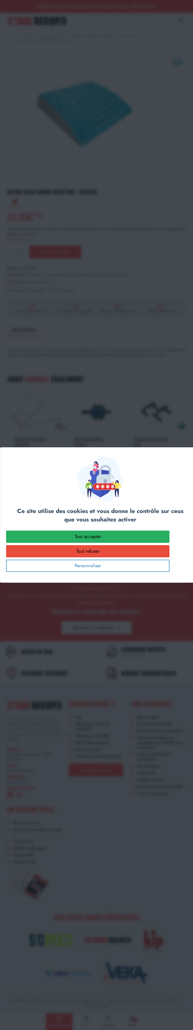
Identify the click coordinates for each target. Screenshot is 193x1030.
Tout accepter (88, 536)
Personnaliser (88, 565)
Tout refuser (88, 551)
